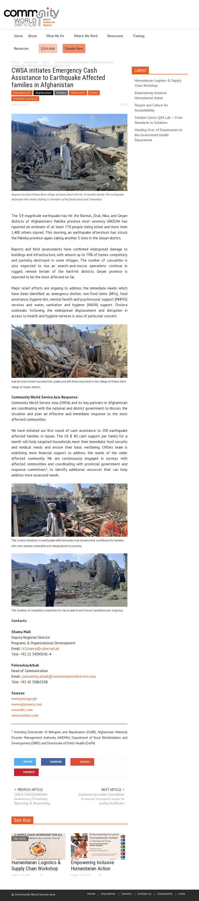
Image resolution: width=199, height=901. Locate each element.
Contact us (144, 893)
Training (137, 38)
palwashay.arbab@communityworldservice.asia (59, 676)
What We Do (54, 38)
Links (181, 893)
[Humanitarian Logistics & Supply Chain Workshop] (38, 846)
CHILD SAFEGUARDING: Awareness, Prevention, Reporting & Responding (32, 798)
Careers (126, 893)
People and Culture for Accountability (151, 107)
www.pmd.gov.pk (24, 698)
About (31, 38)
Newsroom (114, 38)
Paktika (61, 92)
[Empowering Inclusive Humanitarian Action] (98, 846)
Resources (20, 50)
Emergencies (22, 92)
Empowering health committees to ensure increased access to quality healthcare (101, 798)
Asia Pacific (20, 838)
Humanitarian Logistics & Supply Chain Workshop (36, 865)
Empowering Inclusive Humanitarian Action (92, 865)
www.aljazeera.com (26, 704)
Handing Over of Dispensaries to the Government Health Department (158, 135)
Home (18, 36)
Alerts (94, 92)
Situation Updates (25, 98)
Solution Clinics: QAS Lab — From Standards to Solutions (158, 120)
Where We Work (84, 38)
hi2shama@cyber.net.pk (40, 648)
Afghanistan (43, 92)
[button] (183, 35)
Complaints (165, 893)
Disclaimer (108, 893)
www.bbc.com (22, 709)
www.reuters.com (24, 715)
